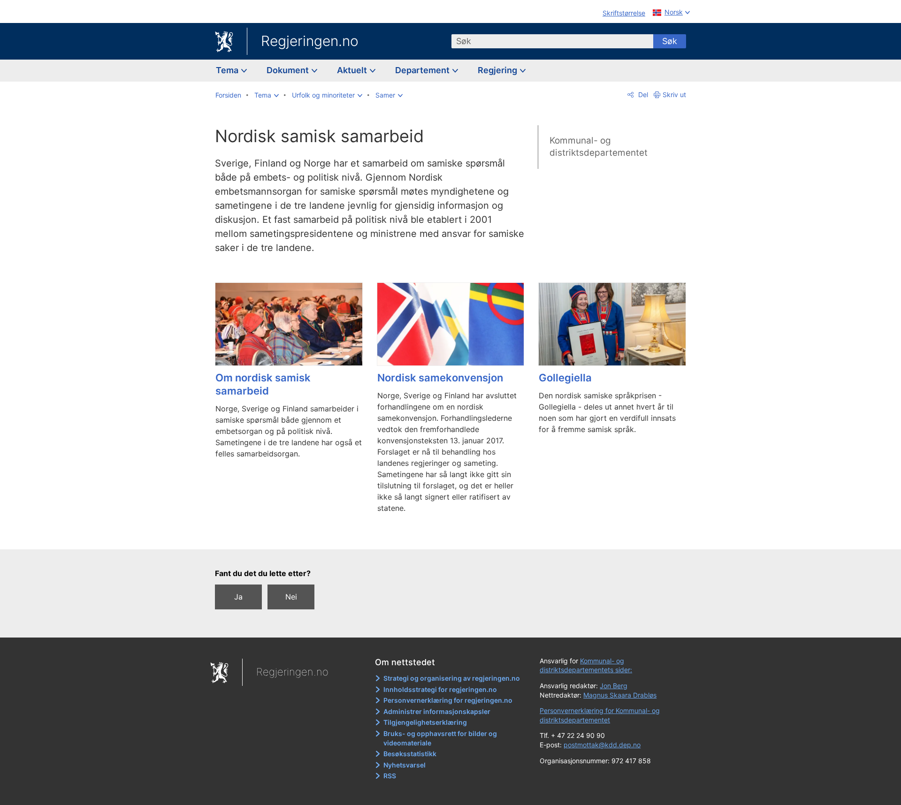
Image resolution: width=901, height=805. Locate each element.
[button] (266, 95)
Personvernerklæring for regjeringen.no (447, 700)
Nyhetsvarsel (404, 765)
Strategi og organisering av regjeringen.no (451, 678)
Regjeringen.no (310, 40)
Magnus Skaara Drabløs (620, 695)
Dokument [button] (289, 70)
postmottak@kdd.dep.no (602, 745)
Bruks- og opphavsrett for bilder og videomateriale (440, 738)
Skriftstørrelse (624, 13)
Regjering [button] (498, 70)
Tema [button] (228, 70)
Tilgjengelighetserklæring (425, 722)
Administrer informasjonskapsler (436, 711)
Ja (238, 596)
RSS (389, 776)
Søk (669, 41)
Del (642, 95)
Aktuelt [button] (353, 70)
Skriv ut (674, 95)
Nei (291, 596)
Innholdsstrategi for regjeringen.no (440, 689)
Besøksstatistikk (409, 754)
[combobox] (552, 41)
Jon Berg (613, 686)
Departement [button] (423, 70)
